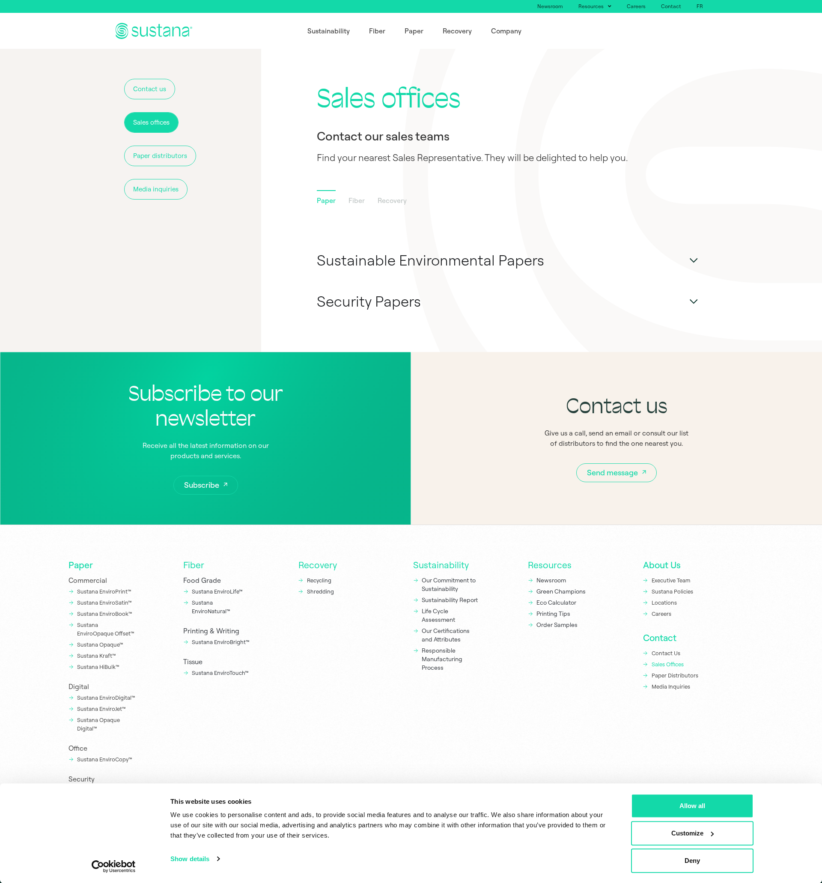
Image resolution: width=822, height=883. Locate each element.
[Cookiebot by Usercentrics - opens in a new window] (113, 866)
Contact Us (666, 653)
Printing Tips (553, 614)
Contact (671, 6)
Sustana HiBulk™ (98, 666)
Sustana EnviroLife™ (217, 591)
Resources (591, 6)
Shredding (320, 591)
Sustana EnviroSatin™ (104, 602)
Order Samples (557, 625)
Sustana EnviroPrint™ (105, 591)
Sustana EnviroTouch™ (221, 672)
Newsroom (550, 6)
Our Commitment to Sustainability (449, 584)
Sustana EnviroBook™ (104, 613)
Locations (664, 602)
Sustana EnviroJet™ (101, 708)
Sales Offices (668, 664)
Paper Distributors (675, 675)
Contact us (149, 89)
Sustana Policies (672, 591)
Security (81, 779)
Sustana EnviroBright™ (221, 641)
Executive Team (671, 580)
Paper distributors (160, 156)
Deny (692, 860)
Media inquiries (156, 189)
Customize (687, 833)
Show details (189, 858)
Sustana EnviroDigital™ (106, 697)
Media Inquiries (671, 686)
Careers (636, 6)
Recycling (319, 580)
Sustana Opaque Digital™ (98, 724)
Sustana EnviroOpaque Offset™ (105, 629)
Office (77, 748)
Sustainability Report (450, 600)
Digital (78, 686)
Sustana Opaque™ (100, 644)
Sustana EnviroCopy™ (104, 759)
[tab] (326, 202)
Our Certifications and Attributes (446, 635)
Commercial (87, 580)
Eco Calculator (556, 602)
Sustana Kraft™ (96, 655)
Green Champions (561, 591)
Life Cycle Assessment (438, 615)
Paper (80, 564)
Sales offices (151, 122)
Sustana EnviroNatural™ (212, 607)
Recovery (317, 564)
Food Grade (202, 580)
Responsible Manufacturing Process (442, 659)
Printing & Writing (211, 630)
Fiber (193, 564)
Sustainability (441, 564)
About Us (662, 564)
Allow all (692, 805)
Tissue (193, 661)
